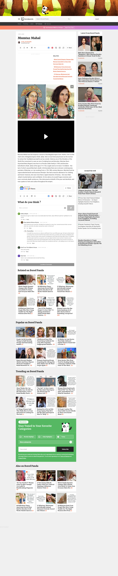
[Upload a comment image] (65, 208)
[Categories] (19, 19)
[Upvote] (20, 47)
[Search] (69, 19)
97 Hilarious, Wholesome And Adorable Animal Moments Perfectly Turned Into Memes (62, 76)
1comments (81, 83)
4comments (81, 110)
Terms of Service (64, 456)
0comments (81, 58)
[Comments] (31, 47)
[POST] (70, 208)
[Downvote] (24, 47)
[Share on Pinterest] (52, 47)
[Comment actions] (38, 214)
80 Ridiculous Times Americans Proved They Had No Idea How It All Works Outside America (62, 69)
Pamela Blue (30, 231)
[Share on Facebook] (48, 47)
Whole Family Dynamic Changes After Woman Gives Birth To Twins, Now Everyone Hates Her (63, 62)
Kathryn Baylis (24, 213)
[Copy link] (63, 47)
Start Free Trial (69, 27)
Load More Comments (46, 264)
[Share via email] (59, 47)
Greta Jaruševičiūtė (26, 41)
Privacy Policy (22, 458)
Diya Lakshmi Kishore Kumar (31, 222)
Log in (97, 19)
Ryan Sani (23, 255)
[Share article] (72, 86)
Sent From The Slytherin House (29, 247)
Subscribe (65, 449)
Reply (27, 219)
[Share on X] (56, 47)
